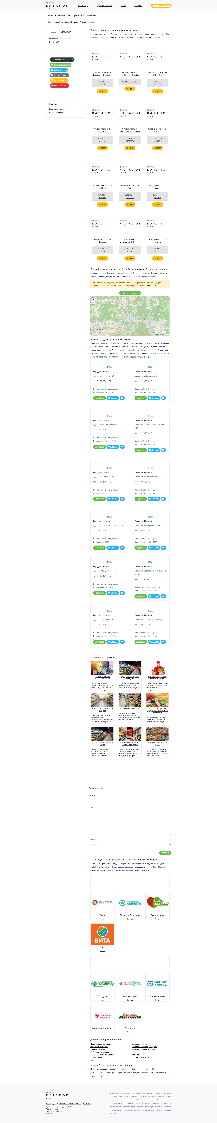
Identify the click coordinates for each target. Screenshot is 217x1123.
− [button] (93, 302)
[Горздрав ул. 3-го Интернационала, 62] (121, 324)
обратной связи (149, 285)
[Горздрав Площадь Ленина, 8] (130, 316)
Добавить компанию (161, 6)
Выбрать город (60, 70)
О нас (123, 6)
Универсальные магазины (101, 1055)
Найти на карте (61, 75)
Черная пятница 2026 (63, 60)
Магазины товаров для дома (144, 1047)
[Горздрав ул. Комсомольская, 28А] (126, 323)
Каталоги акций (60, 80)
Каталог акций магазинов (58, 22)
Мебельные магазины (99, 1052)
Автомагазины (138, 1055)
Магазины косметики (99, 1047)
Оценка (92, 840)
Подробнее (99, 398)
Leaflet (167, 335)
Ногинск (74, 22)
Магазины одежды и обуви (143, 1049)
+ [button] (93, 299)
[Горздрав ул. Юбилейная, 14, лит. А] (119, 327)
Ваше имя (93, 795)
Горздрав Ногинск (102, 372)
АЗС (92, 1060)
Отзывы (113, 398)
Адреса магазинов (62, 65)
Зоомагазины (96, 1058)
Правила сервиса (104, 6)
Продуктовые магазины (100, 1044)
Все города (83, 6)
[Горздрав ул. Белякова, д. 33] (126, 320)
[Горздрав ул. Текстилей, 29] (125, 314)
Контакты (138, 6)
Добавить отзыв (61, 85)
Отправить (165, 853)
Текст (91, 808)
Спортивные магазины (141, 1058)
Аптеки (83, 22)
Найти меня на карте (130, 293)
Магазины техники (139, 1044)
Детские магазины (98, 1049)
